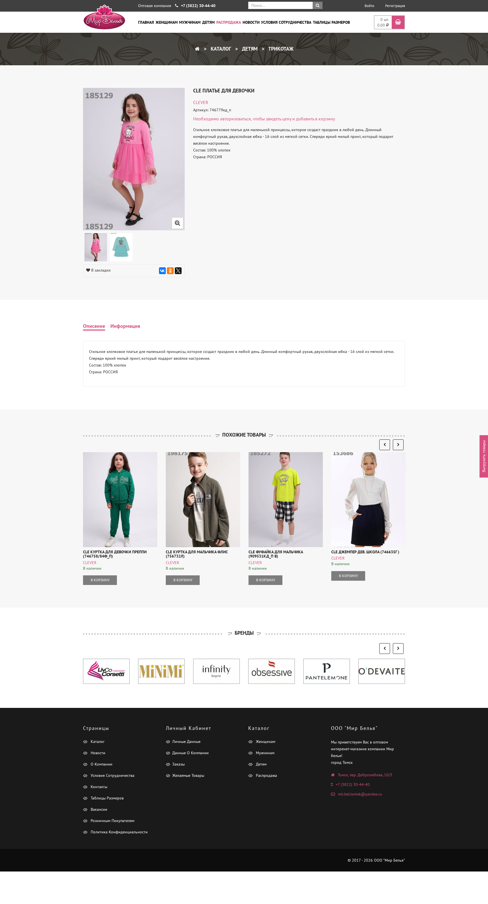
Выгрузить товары (483, 456)
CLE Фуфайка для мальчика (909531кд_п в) (276, 554)
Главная (146, 22)
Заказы (178, 764)
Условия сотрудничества (286, 22)
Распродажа (228, 22)
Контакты (98, 786)
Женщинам (167, 22)
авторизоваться (235, 119)
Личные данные (186, 741)
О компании (101, 764)
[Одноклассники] (170, 270)
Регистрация (395, 5)
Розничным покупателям (112, 820)
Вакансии (98, 809)
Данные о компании (190, 752)
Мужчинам (190, 22)
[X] (178, 270)
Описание (94, 326)
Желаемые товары (188, 775)
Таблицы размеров (331, 22)
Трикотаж (280, 48)
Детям (208, 22)
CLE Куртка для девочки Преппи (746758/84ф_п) (115, 554)
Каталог (220, 48)
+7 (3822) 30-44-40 (353, 784)
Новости (251, 22)
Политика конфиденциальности (119, 831)
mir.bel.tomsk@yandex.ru (360, 794)
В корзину (100, 580)
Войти (369, 5)
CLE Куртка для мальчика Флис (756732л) (197, 554)
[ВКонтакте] (162, 270)
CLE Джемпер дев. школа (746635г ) (365, 551)
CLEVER (200, 102)
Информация (125, 326)
